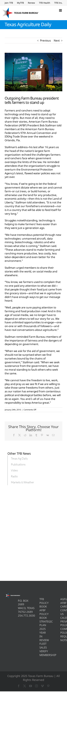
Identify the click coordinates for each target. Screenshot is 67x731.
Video (14, 470)
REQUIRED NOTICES (61, 638)
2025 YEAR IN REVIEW (40, 634)
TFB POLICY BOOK (40, 602)
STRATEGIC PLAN (40, 623)
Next (57, 40)
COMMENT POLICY (61, 630)
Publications (18, 464)
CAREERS (61, 606)
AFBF (61, 603)
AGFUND (61, 599)
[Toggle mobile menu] (60, 10)
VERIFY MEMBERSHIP (40, 653)
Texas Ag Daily (19, 458)
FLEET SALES (40, 645)
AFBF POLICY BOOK (40, 614)
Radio (14, 476)
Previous (45, 40)
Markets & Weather (22, 482)
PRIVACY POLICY (61, 623)
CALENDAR (61, 618)
